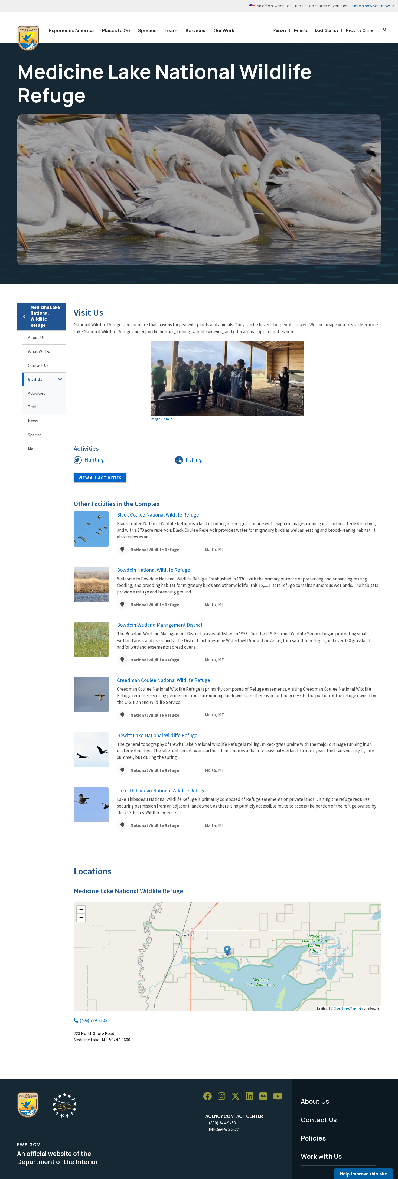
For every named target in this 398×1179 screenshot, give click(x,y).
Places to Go (116, 30)
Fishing (194, 459)
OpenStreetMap (345, 1008)
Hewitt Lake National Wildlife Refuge (157, 735)
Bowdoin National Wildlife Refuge (153, 570)
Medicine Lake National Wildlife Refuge (45, 316)
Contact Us (38, 365)
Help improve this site (363, 1173)
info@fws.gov (224, 1129)
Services (195, 30)
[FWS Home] (28, 38)
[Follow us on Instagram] (223, 1096)
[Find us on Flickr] (265, 1096)
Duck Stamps (327, 30)
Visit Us (35, 379)
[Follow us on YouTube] (279, 1096)
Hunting (94, 459)
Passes (280, 30)
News (33, 420)
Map (32, 448)
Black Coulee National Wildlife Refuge (158, 514)
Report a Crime (359, 30)
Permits (301, 30)
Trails (33, 406)
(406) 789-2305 (93, 1020)
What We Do (39, 351)
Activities (36, 393)
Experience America (71, 30)
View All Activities (100, 477)
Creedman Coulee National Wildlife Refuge (163, 680)
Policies (313, 1138)
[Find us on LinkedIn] (251, 1096)
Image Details (161, 418)
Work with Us (321, 1156)
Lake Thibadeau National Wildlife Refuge (161, 790)
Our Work (223, 30)
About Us (36, 337)
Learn (171, 30)
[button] (227, 950)
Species (147, 30)
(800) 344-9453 (222, 1122)
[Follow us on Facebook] (209, 1096)
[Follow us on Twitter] (237, 1096)
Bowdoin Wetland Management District (160, 625)
